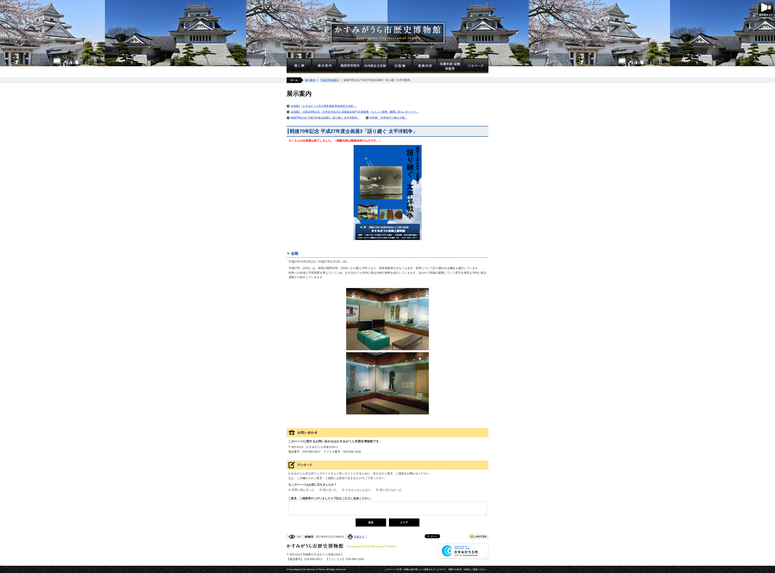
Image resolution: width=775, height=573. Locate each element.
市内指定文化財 (374, 66)
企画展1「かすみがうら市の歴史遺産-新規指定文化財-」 (324, 105)
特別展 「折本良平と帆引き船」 (388, 117)
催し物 (299, 66)
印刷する (359, 536)
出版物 (399, 66)
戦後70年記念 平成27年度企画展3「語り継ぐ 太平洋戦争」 (325, 117)
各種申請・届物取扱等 (449, 66)
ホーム (295, 80)
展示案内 (324, 66)
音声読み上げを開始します (766, 9)
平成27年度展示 (329, 80)
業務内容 (424, 66)
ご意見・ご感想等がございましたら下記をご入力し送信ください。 (330, 498)
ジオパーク (475, 66)
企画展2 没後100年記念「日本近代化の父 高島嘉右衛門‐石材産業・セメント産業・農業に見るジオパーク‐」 (355, 111)
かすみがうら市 (463, 551)
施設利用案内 (349, 66)
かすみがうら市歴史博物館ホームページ (387, 33)
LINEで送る (478, 536)
